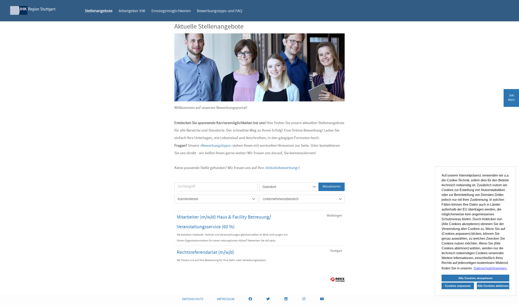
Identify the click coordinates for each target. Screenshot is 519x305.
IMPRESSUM (225, 299)
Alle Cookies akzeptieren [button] (475, 278)
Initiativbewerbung (281, 168)
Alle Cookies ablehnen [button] (493, 285)
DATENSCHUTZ (192, 299)
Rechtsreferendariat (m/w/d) (205, 252)
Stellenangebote (99, 10)
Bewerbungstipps (216, 146)
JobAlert (511, 98)
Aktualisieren (332, 186)
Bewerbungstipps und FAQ (219, 10)
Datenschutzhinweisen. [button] (490, 268)
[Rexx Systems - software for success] (337, 279)
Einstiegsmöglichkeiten (171, 10)
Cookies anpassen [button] (458, 285)
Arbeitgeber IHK (132, 10)
